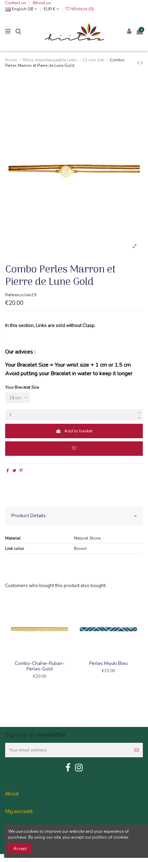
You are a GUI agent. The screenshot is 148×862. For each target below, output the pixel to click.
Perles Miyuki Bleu (108, 663)
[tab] (74, 515)
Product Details (28, 515)
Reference (14, 295)
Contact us (16, 3)
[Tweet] (14, 470)
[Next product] (142, 63)
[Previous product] (139, 63)
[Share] (8, 470)
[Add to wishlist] (74, 448)
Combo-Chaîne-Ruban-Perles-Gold (39, 666)
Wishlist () (82, 9)
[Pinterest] (21, 470)
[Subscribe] (136, 750)
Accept (20, 848)
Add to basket (78, 431)
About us (42, 3)
